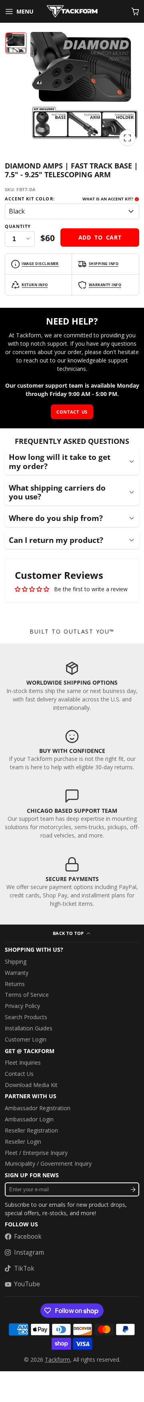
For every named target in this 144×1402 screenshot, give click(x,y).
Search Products (26, 1017)
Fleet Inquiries (23, 1062)
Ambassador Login (29, 1119)
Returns (15, 984)
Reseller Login (23, 1141)
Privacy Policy (22, 1006)
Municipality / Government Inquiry (48, 1163)
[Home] (72, 11)
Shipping (15, 961)
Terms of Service (27, 994)
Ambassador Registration (37, 1108)
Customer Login (25, 1039)
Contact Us (19, 1073)
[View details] (72, 686)
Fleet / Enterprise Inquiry (36, 1152)
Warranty (16, 972)
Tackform (57, 1359)
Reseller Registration (31, 1130)
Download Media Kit (31, 1085)
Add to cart (100, 237)
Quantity (18, 226)
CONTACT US (71, 412)
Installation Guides (28, 1028)
